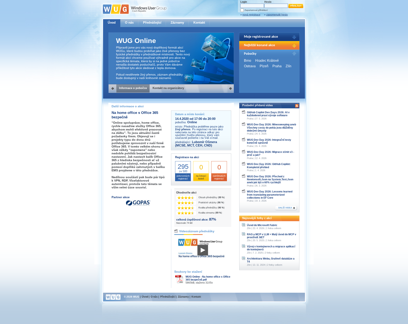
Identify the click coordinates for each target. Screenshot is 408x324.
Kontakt (199, 22)
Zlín (288, 66)
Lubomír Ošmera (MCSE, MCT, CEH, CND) (196, 143)
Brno (247, 60)
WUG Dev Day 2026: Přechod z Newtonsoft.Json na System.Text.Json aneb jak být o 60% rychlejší (270, 179)
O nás (129, 22)
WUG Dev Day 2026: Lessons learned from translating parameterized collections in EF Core (269, 194)
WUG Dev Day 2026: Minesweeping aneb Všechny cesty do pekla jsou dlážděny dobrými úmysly (271, 127)
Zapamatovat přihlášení (256, 10)
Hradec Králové (267, 60)
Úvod (112, 22)
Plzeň (264, 66)
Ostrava (250, 66)
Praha (277, 66)
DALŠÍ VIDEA (285, 207)
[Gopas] (138, 205)
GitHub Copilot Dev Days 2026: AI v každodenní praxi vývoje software (268, 114)
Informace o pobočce (133, 88)
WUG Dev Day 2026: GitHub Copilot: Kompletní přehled (268, 166)
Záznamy (177, 22)
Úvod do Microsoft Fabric (262, 225)
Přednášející (152, 22)
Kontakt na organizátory (168, 88)
